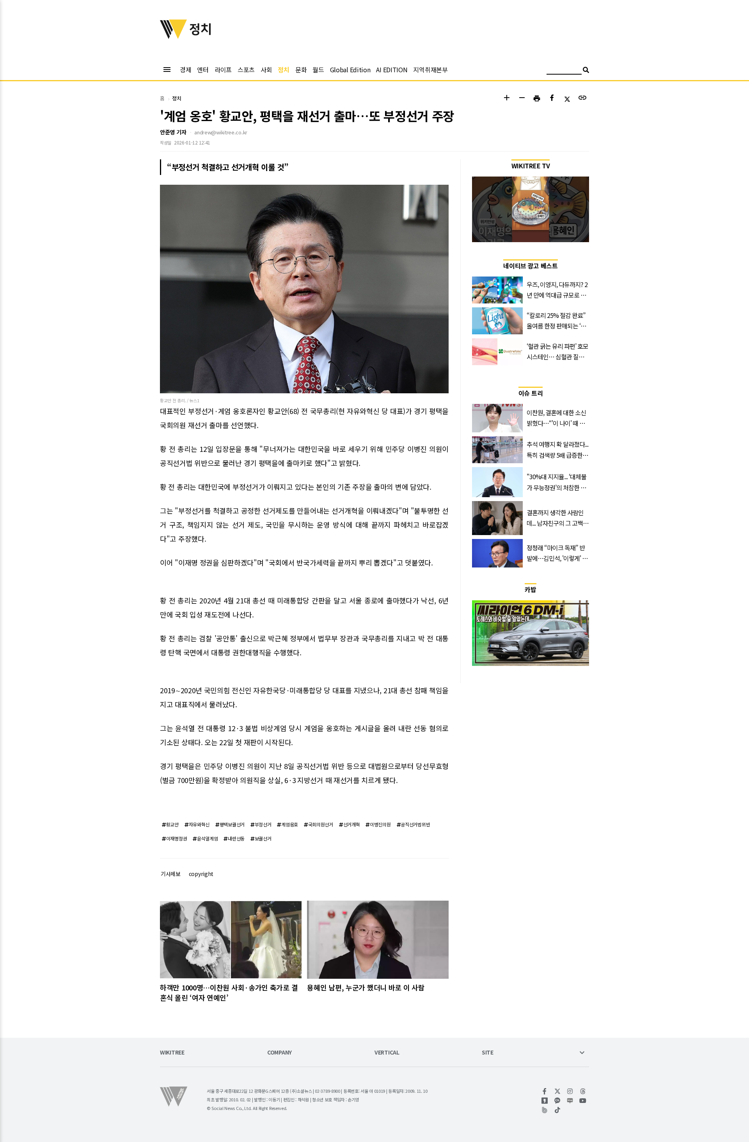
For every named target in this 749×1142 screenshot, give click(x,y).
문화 (301, 69)
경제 (185, 69)
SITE (487, 1052)
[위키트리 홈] (173, 36)
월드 (318, 69)
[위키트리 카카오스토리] (544, 1100)
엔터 (202, 69)
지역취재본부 (430, 69)
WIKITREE (172, 1052)
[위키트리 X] (557, 1091)
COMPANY (279, 1052)
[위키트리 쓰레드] (583, 1091)
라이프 (223, 69)
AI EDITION (391, 69)
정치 (283, 69)
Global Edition (350, 69)
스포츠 (246, 69)
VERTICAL (386, 1052)
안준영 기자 (173, 132)
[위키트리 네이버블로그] (570, 1100)
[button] (506, 98)
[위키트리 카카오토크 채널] (557, 1100)
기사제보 (171, 874)
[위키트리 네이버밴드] (544, 1110)
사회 (266, 69)
